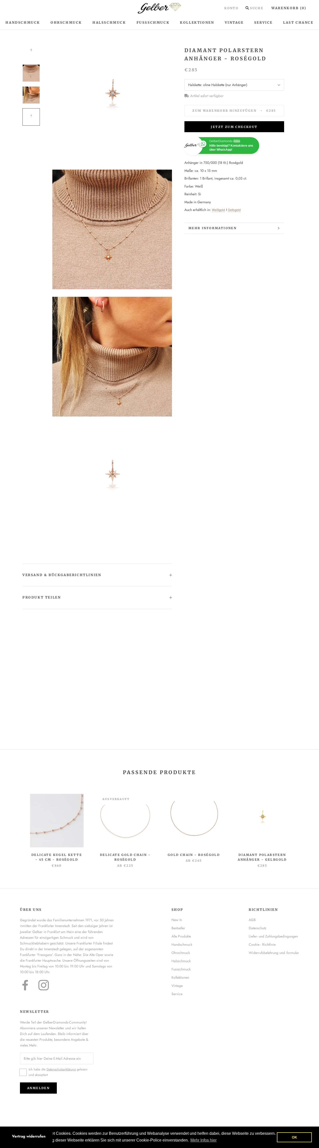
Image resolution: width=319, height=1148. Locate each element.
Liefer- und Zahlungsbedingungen (273, 936)
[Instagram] (43, 985)
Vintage (234, 22)
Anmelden (38, 1088)
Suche (256, 8)
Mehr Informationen (212, 228)
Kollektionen (197, 22)
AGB (252, 919)
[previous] (15, 825)
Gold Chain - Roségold (194, 855)
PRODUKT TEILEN (41, 597)
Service (263, 22)
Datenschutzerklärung (61, 1069)
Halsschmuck (109, 22)
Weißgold (218, 210)
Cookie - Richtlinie (262, 944)
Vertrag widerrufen (29, 1136)
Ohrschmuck (66, 22)
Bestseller (178, 928)
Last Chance (298, 22)
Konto (231, 8)
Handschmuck (22, 22)
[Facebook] (25, 985)
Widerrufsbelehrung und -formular (274, 952)
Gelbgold (234, 210)
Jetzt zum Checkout (234, 127)
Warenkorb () (289, 8)
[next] (303, 825)
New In (176, 919)
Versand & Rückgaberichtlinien (61, 575)
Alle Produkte (181, 936)
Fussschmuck (181, 969)
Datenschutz (257, 928)
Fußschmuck (153, 22)
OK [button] (294, 1137)
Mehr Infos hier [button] (203, 1140)
